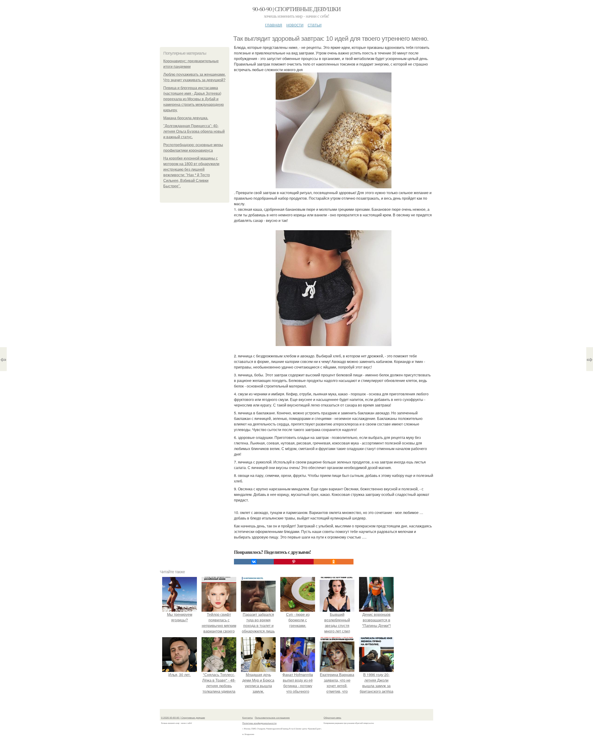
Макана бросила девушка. (185, 118)
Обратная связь (332, 717)
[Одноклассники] (333, 561)
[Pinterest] (294, 561)
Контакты (247, 717)
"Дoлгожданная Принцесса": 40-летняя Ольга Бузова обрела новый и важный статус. (194, 131)
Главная (273, 24)
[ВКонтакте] (254, 561)
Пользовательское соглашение (272, 717)
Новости (294, 24)
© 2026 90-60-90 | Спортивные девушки (183, 717)
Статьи (315, 24)
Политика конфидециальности (259, 723)
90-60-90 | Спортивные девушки (296, 9)
